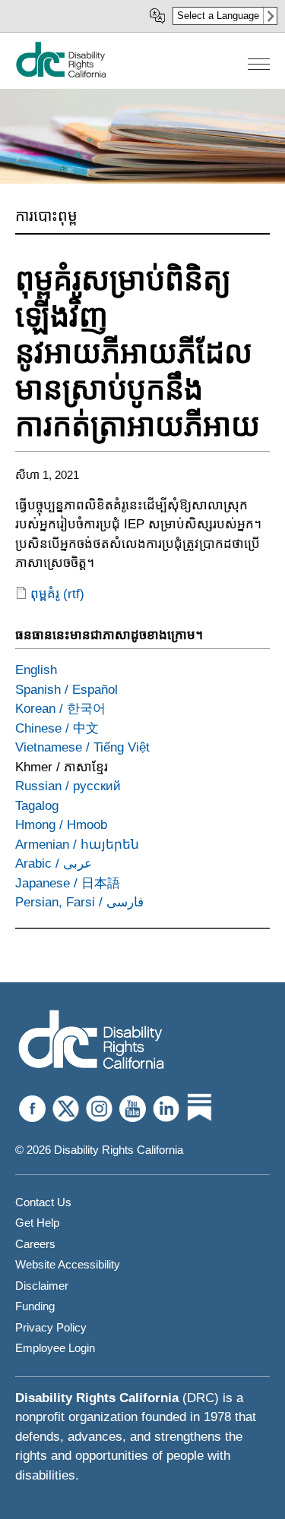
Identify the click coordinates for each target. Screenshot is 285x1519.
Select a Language (218, 15)
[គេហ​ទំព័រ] (60, 74)
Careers (35, 1243)
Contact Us (43, 1202)
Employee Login (55, 1347)
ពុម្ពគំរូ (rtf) (57, 594)
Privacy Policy (51, 1327)
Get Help (37, 1222)
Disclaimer (41, 1285)
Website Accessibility (67, 1264)
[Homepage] (91, 1041)
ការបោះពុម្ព (46, 215)
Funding (35, 1306)
